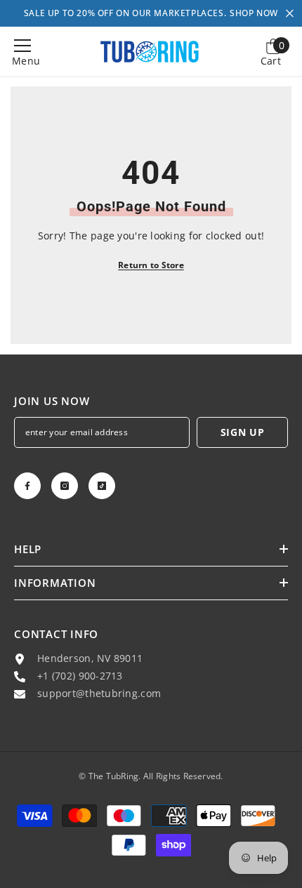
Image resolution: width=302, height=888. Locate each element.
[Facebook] (27, 485)
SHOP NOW (254, 13)
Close (289, 13)
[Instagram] (64, 485)
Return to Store (151, 265)
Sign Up (243, 432)
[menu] (22, 45)
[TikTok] (101, 485)
